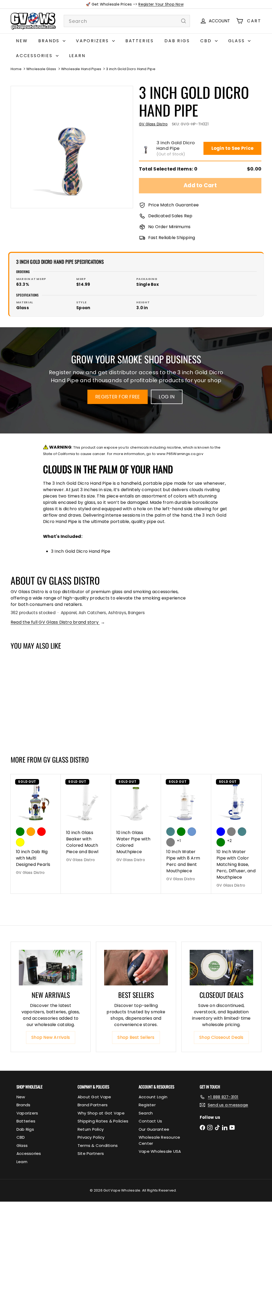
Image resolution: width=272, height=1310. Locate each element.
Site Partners (91, 1153)
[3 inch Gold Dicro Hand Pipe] (31, 699)
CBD (206, 41)
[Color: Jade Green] (170, 831)
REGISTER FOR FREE (117, 396)
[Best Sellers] (136, 968)
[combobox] (127, 21)
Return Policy (91, 1129)
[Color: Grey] (231, 831)
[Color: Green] (20, 831)
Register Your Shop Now (160, 4)
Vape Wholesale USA (160, 1151)
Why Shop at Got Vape (101, 1113)
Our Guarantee (154, 1129)
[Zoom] (72, 147)
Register (147, 1105)
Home (16, 68)
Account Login (153, 1097)
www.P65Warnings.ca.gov (180, 453)
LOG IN (166, 396)
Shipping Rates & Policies (103, 1121)
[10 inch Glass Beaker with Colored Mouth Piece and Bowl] (86, 821)
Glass (237, 41)
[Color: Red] (41, 831)
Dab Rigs (177, 41)
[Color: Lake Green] (181, 831)
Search (146, 1113)
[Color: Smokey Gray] (170, 842)
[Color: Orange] (31, 831)
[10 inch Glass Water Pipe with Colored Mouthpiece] (136, 821)
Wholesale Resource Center (159, 1140)
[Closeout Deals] (221, 968)
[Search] (183, 21)
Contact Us (150, 1121)
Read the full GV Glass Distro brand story (58, 622)
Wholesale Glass (41, 68)
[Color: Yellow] (20, 842)
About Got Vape (94, 1097)
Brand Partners (93, 1105)
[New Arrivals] (50, 968)
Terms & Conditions (98, 1145)
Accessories (35, 56)
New (22, 41)
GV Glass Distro (66, 759)
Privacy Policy (91, 1137)
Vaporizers (93, 41)
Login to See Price (232, 148)
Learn (77, 56)
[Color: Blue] (220, 831)
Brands (49, 41)
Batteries (139, 41)
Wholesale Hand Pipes (81, 68)
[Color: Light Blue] (192, 831)
